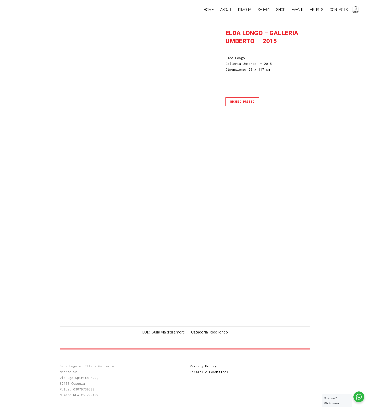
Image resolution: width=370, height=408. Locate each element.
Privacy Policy (203, 366)
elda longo (219, 332)
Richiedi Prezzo (242, 101)
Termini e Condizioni (209, 372)
